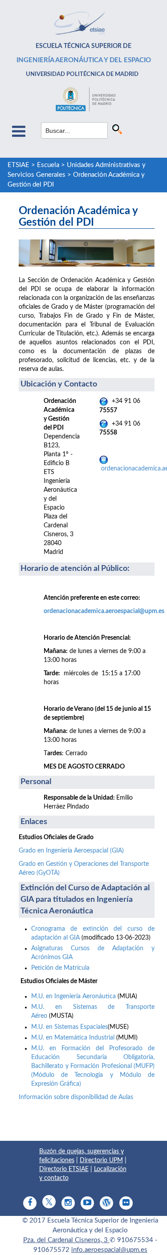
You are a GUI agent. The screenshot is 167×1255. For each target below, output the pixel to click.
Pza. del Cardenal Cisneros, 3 (66, 1240)
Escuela (48, 165)
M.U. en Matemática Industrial (72, 1038)
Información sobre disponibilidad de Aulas (76, 1097)
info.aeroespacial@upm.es (109, 1250)
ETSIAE (18, 165)
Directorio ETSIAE (64, 1169)
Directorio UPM (101, 1160)
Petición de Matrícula (60, 968)
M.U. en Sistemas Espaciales (69, 1027)
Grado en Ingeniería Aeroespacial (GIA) (71, 851)
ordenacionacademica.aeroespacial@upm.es (104, 611)
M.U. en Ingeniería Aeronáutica (73, 996)
